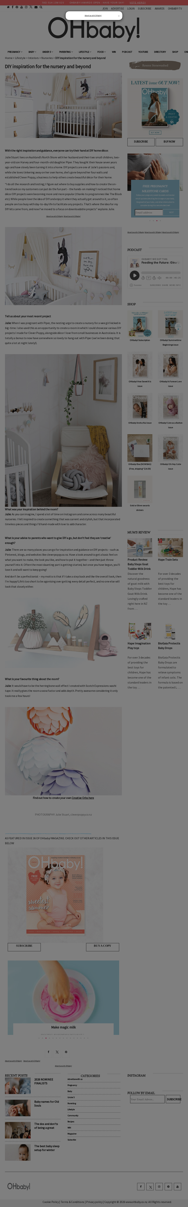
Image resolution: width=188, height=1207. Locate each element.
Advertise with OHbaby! (93, 15)
